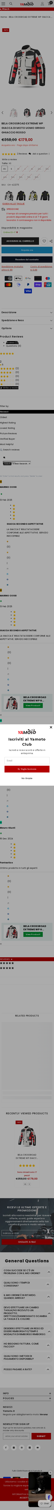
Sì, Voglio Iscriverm (27, 769)
